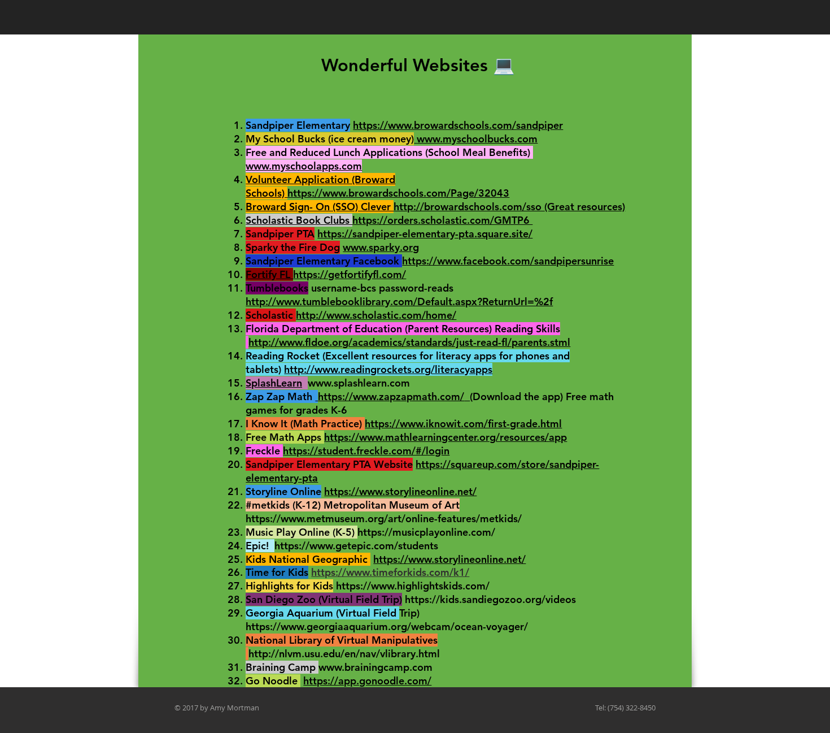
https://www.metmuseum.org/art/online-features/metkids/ (384, 518)
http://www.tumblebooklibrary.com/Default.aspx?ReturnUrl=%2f (399, 301)
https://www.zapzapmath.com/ (391, 396)
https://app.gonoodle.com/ (367, 680)
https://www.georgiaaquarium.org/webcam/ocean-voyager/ (387, 626)
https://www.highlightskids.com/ (413, 585)
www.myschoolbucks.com (477, 138)
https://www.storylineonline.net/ (400, 491)
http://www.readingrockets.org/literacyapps (388, 369)
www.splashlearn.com (359, 382)
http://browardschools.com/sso (469, 206)
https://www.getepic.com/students (356, 545)
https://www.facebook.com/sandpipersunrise (508, 260)
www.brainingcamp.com (375, 667)
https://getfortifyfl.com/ (349, 274)
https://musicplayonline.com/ (426, 532)
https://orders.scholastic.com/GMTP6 (442, 220)
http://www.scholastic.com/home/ (376, 315)
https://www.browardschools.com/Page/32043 (398, 192)
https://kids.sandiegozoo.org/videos (490, 599)
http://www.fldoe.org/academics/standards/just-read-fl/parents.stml (409, 342)
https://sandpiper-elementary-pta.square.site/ (424, 233)
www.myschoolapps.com (304, 165)
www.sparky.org (381, 247)
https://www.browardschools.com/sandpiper (458, 125)
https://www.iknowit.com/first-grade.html (463, 423)
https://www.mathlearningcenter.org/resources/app (445, 437)
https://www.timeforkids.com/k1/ (390, 572)
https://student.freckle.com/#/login (366, 450)
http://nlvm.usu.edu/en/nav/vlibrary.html (344, 653)
